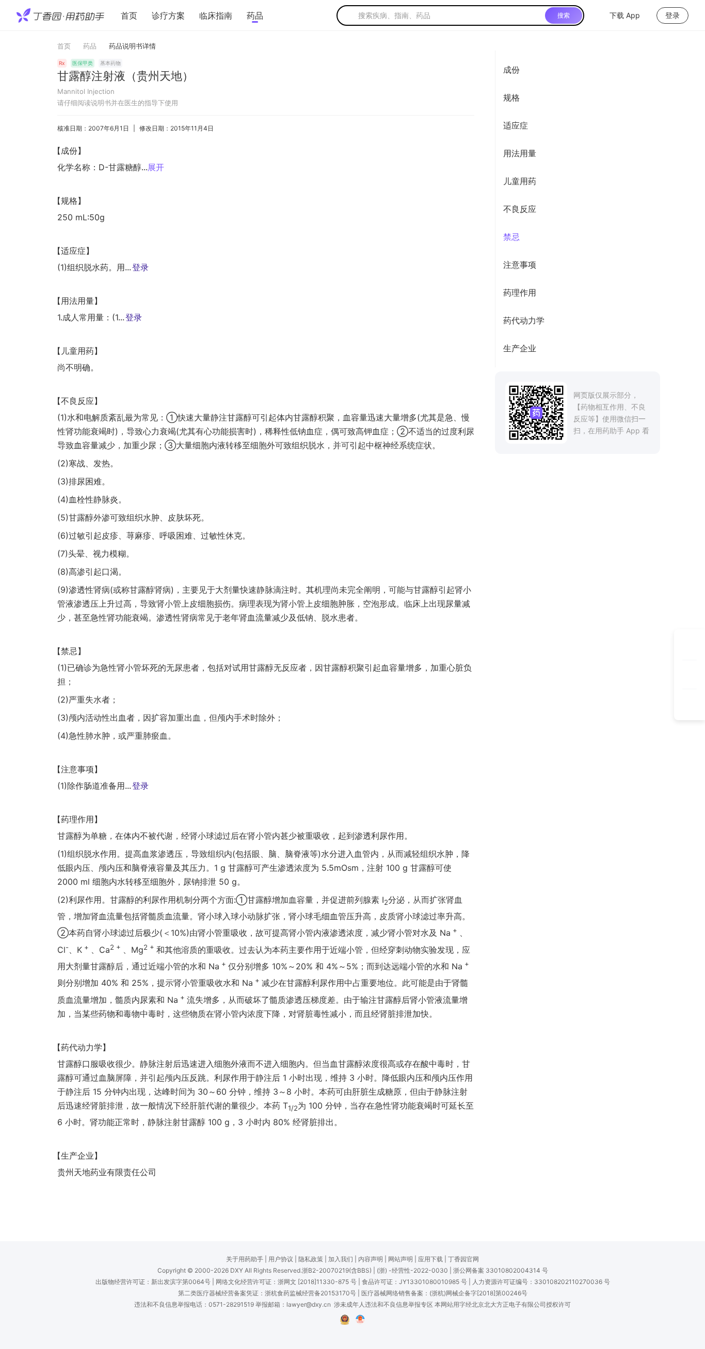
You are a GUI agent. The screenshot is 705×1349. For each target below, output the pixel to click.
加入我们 (340, 1259)
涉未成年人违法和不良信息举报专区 (383, 1304)
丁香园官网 (463, 1259)
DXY (236, 1270)
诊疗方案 (168, 15)
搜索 (563, 15)
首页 (129, 15)
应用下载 (430, 1259)
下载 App (625, 15)
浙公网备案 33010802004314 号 (500, 1270)
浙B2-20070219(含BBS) (337, 1270)
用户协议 (280, 1259)
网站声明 (400, 1259)
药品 (255, 15)
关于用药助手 (244, 1259)
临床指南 (215, 15)
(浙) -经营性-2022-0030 (412, 1270)
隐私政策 (310, 1259)
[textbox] (449, 15)
